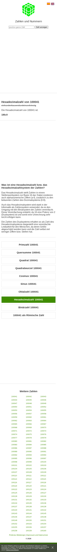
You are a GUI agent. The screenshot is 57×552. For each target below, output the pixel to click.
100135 (29, 503)
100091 (43, 452)
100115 (43, 479)
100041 (14, 397)
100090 (29, 452)
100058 (43, 414)
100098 (14, 462)
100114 (29, 479)
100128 (14, 496)
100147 (29, 517)
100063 (29, 421)
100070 (43, 427)
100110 (14, 476)
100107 (14, 472)
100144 (29, 513)
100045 (29, 400)
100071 (14, 431)
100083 (14, 445)
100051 (29, 407)
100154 (43, 524)
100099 (29, 462)
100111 (29, 476)
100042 (29, 397)
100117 (29, 482)
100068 (14, 427)
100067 (43, 424)
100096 (29, 458)
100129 (29, 496)
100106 (43, 469)
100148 (43, 517)
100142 (43, 510)
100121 (43, 486)
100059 (14, 417)
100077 (14, 438)
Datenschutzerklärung (12, 550)
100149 (14, 520)
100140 (14, 510)
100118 (43, 482)
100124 (43, 489)
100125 (14, 493)
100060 (29, 417)
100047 (14, 403)
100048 (29, 403)
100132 (29, 500)
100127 (43, 493)
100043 (43, 397)
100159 (29, 531)
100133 (43, 500)
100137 (14, 507)
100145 (43, 513)
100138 (29, 507)
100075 (29, 434)
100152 (14, 524)
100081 (29, 441)
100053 (14, 410)
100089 (14, 452)
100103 (43, 465)
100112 (43, 476)
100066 (29, 424)
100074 (14, 434)
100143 (14, 513)
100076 (43, 434)
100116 (14, 482)
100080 (14, 441)
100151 (43, 520)
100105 (29, 469)
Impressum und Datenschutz (37, 535)
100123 (29, 489)
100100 (43, 462)
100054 (29, 410)
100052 (43, 407)
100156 (29, 527)
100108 (29, 472)
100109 (43, 472)
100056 (14, 414)
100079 (43, 438)
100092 (14, 455)
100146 (14, 517)
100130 (43, 496)
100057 (29, 414)
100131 (14, 500)
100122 (14, 489)
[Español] (48, 4)
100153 (29, 524)
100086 (14, 448)
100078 (29, 438)
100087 (29, 448)
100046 (43, 400)
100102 (29, 465)
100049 (43, 403)
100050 (14, 407)
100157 (43, 527)
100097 (43, 458)
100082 (43, 441)
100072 (29, 431)
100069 (29, 427)
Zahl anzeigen (41, 27)
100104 (14, 469)
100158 (14, 531)
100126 (29, 493)
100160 (43, 531)
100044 (14, 400)
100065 (14, 424)
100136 (43, 503)
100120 (29, 486)
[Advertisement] (28, 60)
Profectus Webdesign (17, 535)
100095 (14, 458)
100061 (43, 417)
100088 (43, 448)
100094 (43, 455)
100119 (14, 486)
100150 (29, 520)
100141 (29, 510)
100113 (14, 479)
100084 (29, 445)
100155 (14, 527)
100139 (43, 507)
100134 (14, 503)
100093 (29, 455)
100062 (14, 421)
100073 (43, 431)
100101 (14, 465)
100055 (43, 410)
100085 (43, 445)
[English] (52, 4)
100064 (43, 421)
